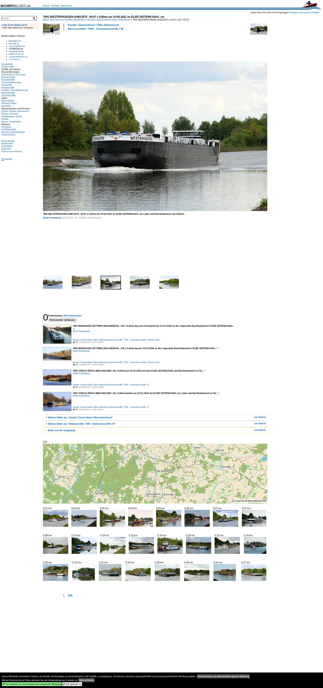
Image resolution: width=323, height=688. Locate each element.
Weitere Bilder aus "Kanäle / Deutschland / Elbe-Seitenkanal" (80, 417)
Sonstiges (6, 127)
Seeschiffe (6, 85)
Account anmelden (310, 12)
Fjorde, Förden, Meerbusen (15, 111)
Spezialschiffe (8, 95)
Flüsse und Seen (10, 114)
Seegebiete (7, 64)
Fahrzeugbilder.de (17, 46)
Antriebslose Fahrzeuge (13, 74)
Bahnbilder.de (15, 41)
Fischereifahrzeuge (11, 82)
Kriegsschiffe (7, 87)
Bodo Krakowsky (52, 217)
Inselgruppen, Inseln (11, 116)
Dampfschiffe (8, 80)
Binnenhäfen (7, 100)
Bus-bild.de (14, 43)
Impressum (66, 5)
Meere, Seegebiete (11, 121)
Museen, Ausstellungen (13, 132)
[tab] (155, 417)
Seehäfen (6, 106)
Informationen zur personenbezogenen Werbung (223, 676)
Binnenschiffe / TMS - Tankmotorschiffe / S (129, 385)
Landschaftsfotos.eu (18, 57)
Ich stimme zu (72, 684)
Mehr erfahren (86, 680)
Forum (46, 5)
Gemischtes (7, 143)
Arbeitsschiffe (8, 93)
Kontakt (55, 5)
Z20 (70, 595)
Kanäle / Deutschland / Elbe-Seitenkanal (93, 24)
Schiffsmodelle (8, 129)
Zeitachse (6, 148)
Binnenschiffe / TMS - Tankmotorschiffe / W (95, 28)
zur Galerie (260, 417)
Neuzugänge (8, 141)
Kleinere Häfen (9, 103)
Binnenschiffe (8, 77)
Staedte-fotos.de (16, 54)
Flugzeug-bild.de (16, 51)
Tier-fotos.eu (14, 59)
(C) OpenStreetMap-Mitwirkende (249, 501)
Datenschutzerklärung (11, 151)
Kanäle (91, 20)
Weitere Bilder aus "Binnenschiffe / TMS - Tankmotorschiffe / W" (82, 424)
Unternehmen (8, 134)
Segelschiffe (7, 66)
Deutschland (103, 20)
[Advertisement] (111, 45)
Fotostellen (7, 146)
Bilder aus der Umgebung (61, 430)
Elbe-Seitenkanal (121, 20)
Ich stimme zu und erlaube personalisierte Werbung (31, 684)
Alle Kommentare (72, 315)
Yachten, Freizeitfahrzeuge (14, 90)
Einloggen (294, 12)
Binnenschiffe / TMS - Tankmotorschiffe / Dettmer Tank (135, 340)
